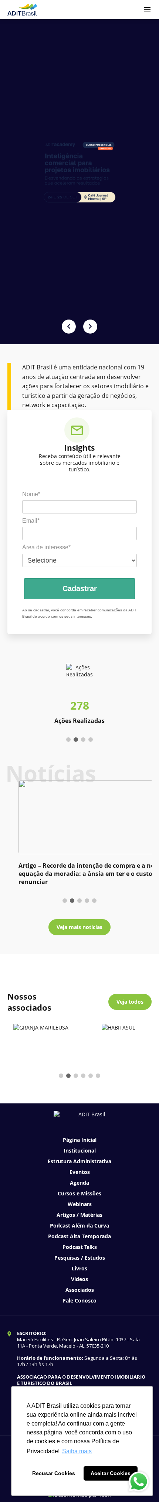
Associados (79, 1289)
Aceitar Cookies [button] (111, 1473)
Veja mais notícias (79, 927)
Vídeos (79, 1279)
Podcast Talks (79, 1246)
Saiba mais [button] (77, 1451)
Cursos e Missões (79, 1193)
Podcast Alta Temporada (79, 1236)
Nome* (31, 494)
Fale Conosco (80, 1300)
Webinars (80, 1204)
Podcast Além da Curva (79, 1225)
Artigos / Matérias (79, 1214)
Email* (31, 521)
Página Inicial (80, 1139)
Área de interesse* (46, 547)
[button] (69, 327)
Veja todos (129, 1001)
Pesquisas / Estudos (79, 1257)
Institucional (80, 1150)
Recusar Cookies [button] (53, 1473)
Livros (79, 1268)
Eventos (80, 1171)
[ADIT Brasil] (22, 10)
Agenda (79, 1182)
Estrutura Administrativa (79, 1161)
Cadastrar (79, 588)
